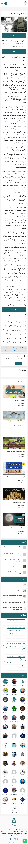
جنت (24, 649)
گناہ (20, 665)
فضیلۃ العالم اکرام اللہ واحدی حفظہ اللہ (15, 636)
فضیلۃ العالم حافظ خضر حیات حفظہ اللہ (16, 627)
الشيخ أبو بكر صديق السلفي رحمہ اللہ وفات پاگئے (12, 602)
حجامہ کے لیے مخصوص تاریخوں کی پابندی (16, 528)
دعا (5, 633)
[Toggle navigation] (2, 4)
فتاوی (7, 347)
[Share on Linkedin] (7, 351)
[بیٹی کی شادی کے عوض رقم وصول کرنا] (14, 417)
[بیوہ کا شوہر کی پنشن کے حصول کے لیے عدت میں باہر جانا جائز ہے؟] (24, 547)
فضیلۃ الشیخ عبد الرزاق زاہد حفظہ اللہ (16, 656)
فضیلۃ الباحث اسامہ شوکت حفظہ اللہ (17, 646)
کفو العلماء (19, 585)
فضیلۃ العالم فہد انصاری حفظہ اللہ (17, 633)
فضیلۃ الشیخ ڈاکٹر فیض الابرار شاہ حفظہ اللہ (14, 662)
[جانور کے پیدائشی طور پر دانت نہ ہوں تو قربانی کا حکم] (14, 443)
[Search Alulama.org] (5, 3)
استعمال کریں (18, 364)
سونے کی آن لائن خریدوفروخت (19, 502)
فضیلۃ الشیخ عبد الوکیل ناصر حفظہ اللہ (16, 620)
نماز (4, 623)
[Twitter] (12, 839)
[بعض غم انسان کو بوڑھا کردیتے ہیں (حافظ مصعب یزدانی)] (24, 596)
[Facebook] (10, 839)
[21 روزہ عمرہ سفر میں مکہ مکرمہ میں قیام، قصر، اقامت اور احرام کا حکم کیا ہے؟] (24, 572)
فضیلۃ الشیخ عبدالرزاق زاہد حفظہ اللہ (16, 643)
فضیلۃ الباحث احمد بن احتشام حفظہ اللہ (16, 640)
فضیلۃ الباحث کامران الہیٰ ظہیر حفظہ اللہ (15, 652)
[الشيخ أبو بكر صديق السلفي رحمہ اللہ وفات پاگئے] (24, 602)
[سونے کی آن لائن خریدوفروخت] (14, 494)
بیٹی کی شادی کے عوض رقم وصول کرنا (17, 426)
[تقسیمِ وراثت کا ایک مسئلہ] (14, 392)
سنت (24, 665)
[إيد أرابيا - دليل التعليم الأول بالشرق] (14, 820)
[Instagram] (15, 839)
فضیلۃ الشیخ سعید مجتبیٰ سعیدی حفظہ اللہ (15, 630)
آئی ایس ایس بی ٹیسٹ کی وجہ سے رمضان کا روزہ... (15, 477)
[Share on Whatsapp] (12, 351)
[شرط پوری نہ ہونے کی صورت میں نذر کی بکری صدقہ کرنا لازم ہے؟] (24, 554)
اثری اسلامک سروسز (17, 590)
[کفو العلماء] (24, 585)
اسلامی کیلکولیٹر (18, 356)
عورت (5, 646)
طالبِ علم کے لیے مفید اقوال (15, 566)
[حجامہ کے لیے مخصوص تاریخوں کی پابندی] (14, 520)
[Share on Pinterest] (10, 351)
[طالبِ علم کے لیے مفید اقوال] (24, 567)
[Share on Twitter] (5, 351)
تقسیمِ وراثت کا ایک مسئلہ (19, 400)
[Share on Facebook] (3, 351)
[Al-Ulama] (25, 3)
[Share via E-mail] (15, 351)
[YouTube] (17, 839)
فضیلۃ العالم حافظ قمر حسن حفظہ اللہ (16, 669)
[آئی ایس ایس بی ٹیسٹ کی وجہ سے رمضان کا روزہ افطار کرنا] (14, 468)
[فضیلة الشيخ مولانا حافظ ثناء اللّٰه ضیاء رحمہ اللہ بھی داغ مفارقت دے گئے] (25, 608)
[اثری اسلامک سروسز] (24, 590)
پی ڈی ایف (16, 349)
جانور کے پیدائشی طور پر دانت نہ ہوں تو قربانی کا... (15, 451)
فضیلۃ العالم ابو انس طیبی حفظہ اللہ (16, 623)
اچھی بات (23, 659)
